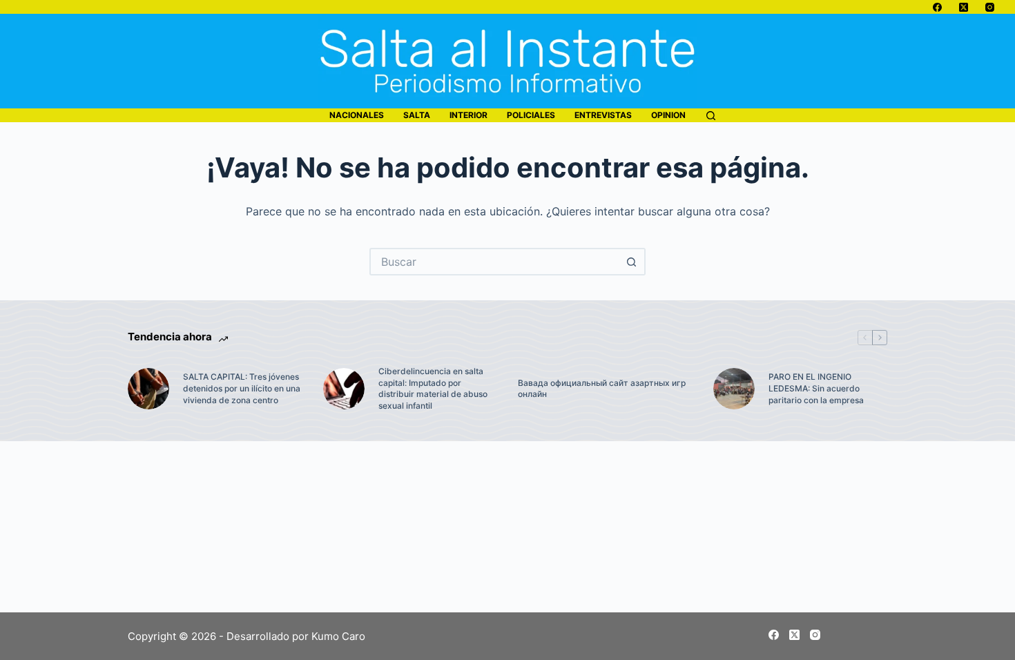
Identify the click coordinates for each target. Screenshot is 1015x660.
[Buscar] (710, 115)
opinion (668, 115)
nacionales (356, 115)
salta (416, 115)
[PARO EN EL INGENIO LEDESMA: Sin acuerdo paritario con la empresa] (734, 388)
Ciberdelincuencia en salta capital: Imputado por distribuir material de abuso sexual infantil (432, 388)
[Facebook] (937, 7)
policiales (531, 115)
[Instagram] (989, 7)
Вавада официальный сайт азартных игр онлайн (602, 389)
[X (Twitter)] (963, 7)
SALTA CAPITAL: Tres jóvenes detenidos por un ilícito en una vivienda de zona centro (241, 388)
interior (468, 115)
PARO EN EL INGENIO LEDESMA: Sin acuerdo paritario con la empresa (816, 388)
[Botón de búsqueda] (632, 261)
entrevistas (603, 115)
